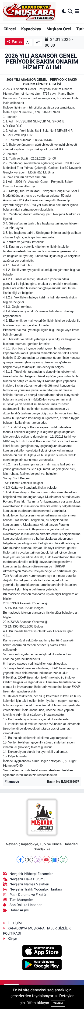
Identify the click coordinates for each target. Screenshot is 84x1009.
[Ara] (70, 11)
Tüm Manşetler (21, 900)
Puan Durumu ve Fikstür (28, 895)
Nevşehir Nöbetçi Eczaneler (31, 874)
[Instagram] (38, 859)
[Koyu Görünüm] (64, 11)
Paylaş (17, 41)
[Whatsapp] (63, 859)
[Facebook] (20, 859)
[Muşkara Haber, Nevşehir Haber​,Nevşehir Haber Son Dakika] (29, 11)
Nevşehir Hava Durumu (27, 879)
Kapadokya (31, 28)
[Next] (55, 859)
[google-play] (42, 965)
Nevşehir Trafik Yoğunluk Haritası (36, 889)
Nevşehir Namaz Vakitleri (29, 884)
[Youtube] (46, 859)
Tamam (58, 1003)
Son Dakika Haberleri (26, 905)
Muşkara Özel (58, 28)
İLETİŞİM (15, 923)
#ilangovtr (12, 781)
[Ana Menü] (77, 11)
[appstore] (42, 951)
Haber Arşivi (19, 910)
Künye (12, 939)
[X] (29, 859)
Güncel (10, 28)
